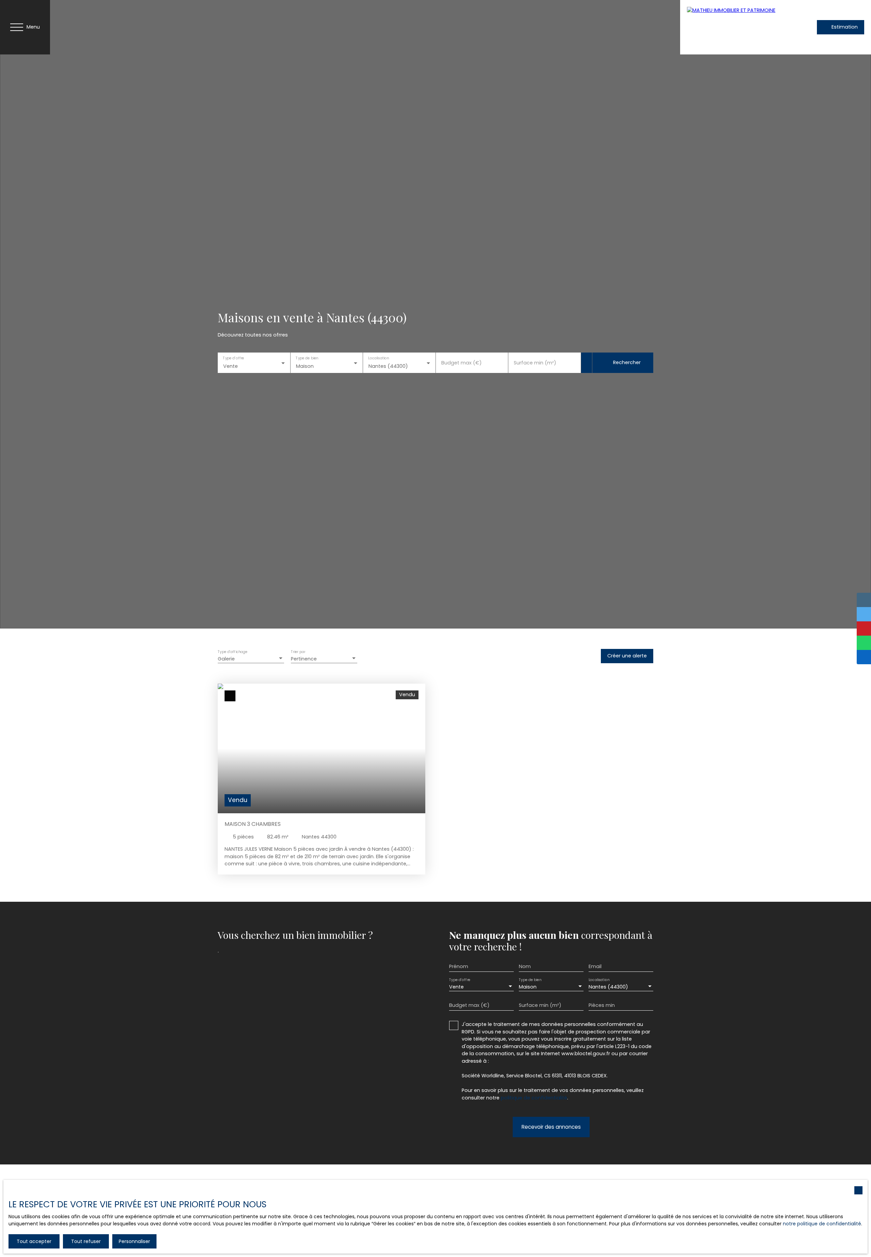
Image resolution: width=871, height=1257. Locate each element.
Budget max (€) (461, 363)
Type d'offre (233, 358)
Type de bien (307, 358)
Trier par (298, 652)
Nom (525, 966)
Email (595, 966)
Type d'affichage (233, 652)
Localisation (378, 358)
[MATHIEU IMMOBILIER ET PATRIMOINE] (734, 27)
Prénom (458, 966)
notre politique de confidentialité (822, 1223)
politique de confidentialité (534, 1097)
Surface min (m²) (535, 363)
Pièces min (602, 1005)
